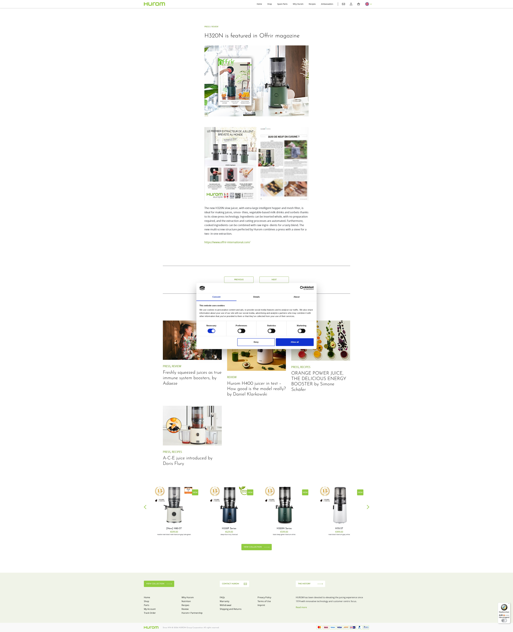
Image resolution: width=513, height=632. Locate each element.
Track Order (150, 612)
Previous (239, 280)
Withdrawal (225, 605)
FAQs (222, 597)
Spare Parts (282, 4)
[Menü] (508, 604)
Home (259, 4)
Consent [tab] (216, 297)
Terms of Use (264, 601)
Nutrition (186, 601)
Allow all (295, 342)
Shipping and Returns (231, 609)
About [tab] (297, 297)
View (195, 493)
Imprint (261, 605)
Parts (146, 605)
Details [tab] (256, 297)
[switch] (241, 331)
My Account (150, 609)
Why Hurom (298, 4)
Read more (301, 607)
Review (215, 26)
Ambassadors (327, 4)
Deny (256, 342)
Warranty (224, 601)
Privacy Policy (264, 597)
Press (207, 26)
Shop (269, 4)
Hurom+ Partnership (192, 612)
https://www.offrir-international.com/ (227, 242)
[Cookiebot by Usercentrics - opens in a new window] (302, 288)
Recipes (312, 4)
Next (274, 280)
